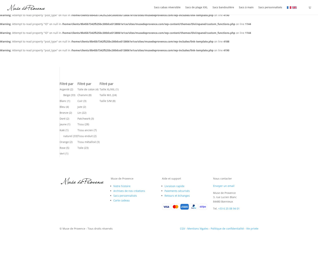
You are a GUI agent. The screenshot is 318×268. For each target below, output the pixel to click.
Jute (79, 107)
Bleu (62, 107)
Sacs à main (246, 7)
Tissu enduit (85, 136)
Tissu (80, 124)
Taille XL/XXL (107, 89)
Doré (63, 118)
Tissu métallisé (86, 142)
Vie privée (252, 228)
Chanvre (82, 95)
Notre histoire (121, 186)
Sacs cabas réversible (167, 7)
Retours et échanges (177, 195)
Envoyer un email (223, 186)
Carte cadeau (121, 200)
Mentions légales (197, 228)
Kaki (62, 130)
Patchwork (83, 118)
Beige (66, 95)
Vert (62, 153)
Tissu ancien (85, 130)
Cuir (80, 101)
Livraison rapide (174, 186)
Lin (79, 112)
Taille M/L (106, 95)
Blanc (63, 101)
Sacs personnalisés (270, 7)
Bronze (64, 112)
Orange (64, 142)
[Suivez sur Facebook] (63, 191)
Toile (80, 148)
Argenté (64, 89)
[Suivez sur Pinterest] (77, 191)
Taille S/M (106, 101)
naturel (67, 136)
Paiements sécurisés (177, 191)
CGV (182, 228)
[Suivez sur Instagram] (70, 191)
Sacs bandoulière (223, 7)
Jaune (63, 124)
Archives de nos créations (129, 191)
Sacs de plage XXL (196, 7)
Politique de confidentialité (227, 228)
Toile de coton (86, 89)
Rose (63, 148)
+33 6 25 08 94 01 (229, 208)
